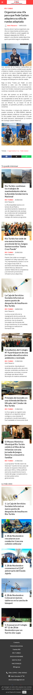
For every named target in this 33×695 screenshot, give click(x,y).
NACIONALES (16, 663)
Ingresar (17, 667)
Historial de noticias (16, 646)
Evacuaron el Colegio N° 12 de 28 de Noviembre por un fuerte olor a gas (16, 629)
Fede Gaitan (24, 151)
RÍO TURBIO (8, 8)
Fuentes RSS (16, 649)
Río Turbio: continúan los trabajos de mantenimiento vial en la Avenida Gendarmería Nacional (16, 191)
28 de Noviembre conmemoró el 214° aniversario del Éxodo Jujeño (15, 569)
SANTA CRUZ (16, 660)
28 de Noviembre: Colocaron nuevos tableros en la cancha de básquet (16, 599)
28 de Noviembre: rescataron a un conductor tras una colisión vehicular (14, 540)
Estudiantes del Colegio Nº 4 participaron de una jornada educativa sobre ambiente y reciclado (16, 354)
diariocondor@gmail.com (16, 679)
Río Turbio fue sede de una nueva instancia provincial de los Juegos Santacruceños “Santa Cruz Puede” (16, 243)
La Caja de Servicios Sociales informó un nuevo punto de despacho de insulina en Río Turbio (16, 300)
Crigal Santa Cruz (13, 151)
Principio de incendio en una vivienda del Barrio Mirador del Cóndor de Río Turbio (16, 402)
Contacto (17, 642)
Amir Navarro (12, 26)
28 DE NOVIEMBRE (16, 656)
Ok (24, 692)
